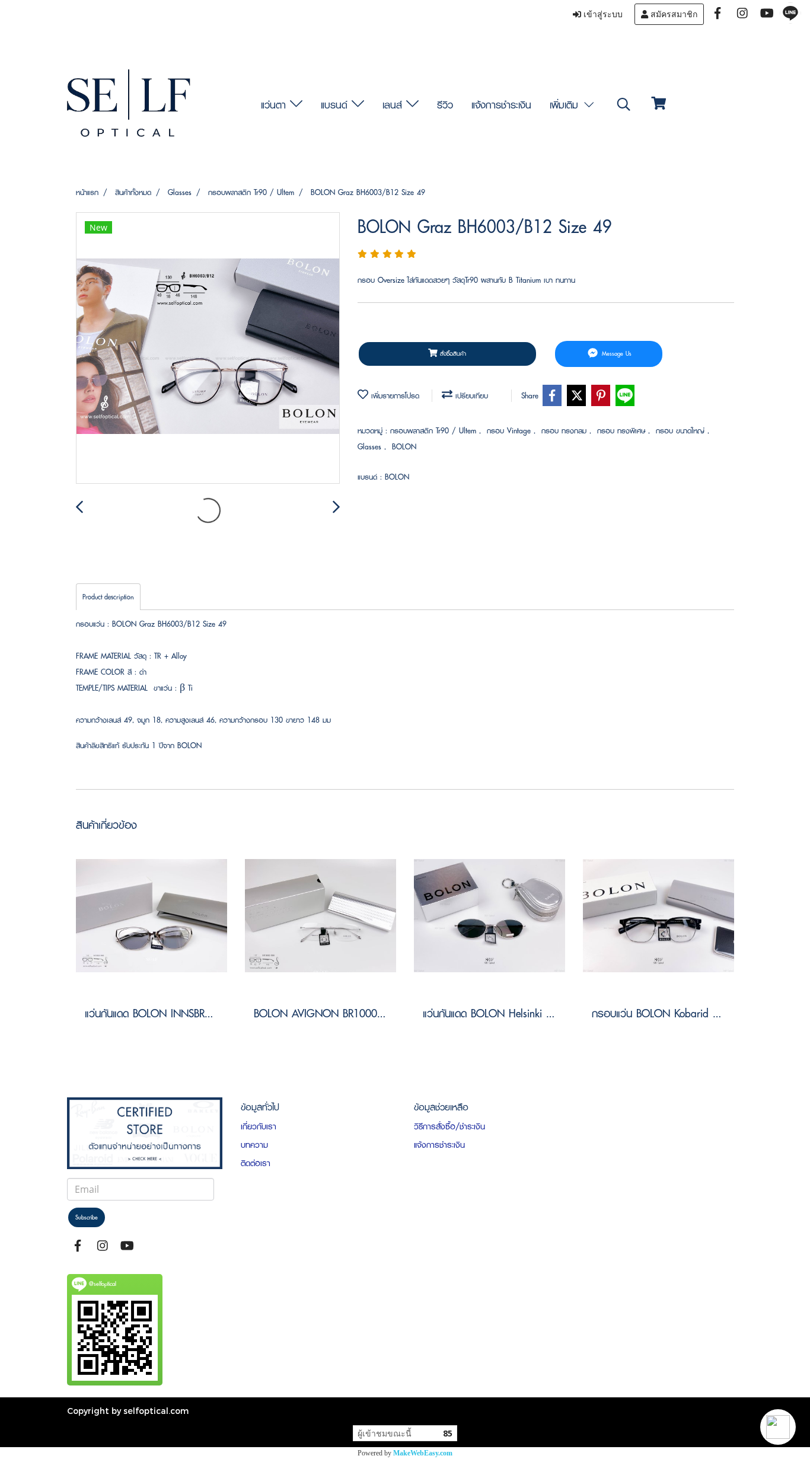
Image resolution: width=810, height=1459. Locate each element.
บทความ (254, 1145)
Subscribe (86, 1217)
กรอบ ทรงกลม (565, 430)
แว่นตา (275, 104)
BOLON (404, 446)
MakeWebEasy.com (422, 1453)
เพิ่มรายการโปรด (393, 396)
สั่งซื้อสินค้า (452, 354)
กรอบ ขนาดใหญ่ (681, 430)
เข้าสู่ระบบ (602, 14)
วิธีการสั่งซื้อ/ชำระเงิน (449, 1126)
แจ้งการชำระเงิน (501, 104)
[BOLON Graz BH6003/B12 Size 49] (207, 348)
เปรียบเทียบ (470, 396)
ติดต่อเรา (255, 1163)
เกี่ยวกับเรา (258, 1126)
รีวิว (445, 104)
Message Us (615, 354)
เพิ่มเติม (566, 104)
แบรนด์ (336, 104)
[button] (778, 1427)
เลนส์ (394, 104)
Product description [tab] (108, 596)
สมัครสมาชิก (672, 14)
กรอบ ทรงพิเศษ (622, 430)
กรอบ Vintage (510, 430)
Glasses (371, 446)
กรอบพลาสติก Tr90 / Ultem (434, 430)
